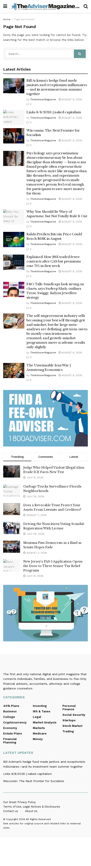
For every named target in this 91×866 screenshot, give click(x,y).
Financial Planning (10, 740)
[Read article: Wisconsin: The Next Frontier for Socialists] (13, 135)
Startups (69, 720)
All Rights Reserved (38, 819)
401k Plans (11, 705)
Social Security (73, 714)
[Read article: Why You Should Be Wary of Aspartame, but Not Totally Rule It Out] (13, 217)
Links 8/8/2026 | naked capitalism (53, 112)
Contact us (10, 811)
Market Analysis (45, 722)
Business (10, 711)
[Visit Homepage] (45, 6)
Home (7, 19)
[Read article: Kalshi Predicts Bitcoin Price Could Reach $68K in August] (13, 239)
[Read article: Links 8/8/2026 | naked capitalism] (13, 117)
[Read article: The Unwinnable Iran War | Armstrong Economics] (13, 370)
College (9, 717)
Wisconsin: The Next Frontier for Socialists (33, 781)
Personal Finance (69, 707)
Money (38, 739)
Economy (10, 728)
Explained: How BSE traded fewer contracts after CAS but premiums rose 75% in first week (53, 261)
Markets (39, 728)
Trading (68, 731)
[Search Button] (86, 6)
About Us (31, 811)
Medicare (40, 733)
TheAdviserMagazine (43, 99)
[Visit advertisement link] (45, 418)
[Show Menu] (5, 6)
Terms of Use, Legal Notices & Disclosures (31, 806)
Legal (37, 717)
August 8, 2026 (71, 99)
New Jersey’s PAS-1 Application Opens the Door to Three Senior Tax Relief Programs (53, 566)
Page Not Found (24, 19)
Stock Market (72, 725)
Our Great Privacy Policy (19, 802)
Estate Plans (12, 733)
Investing (40, 705)
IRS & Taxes (41, 711)
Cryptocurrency (15, 722)
